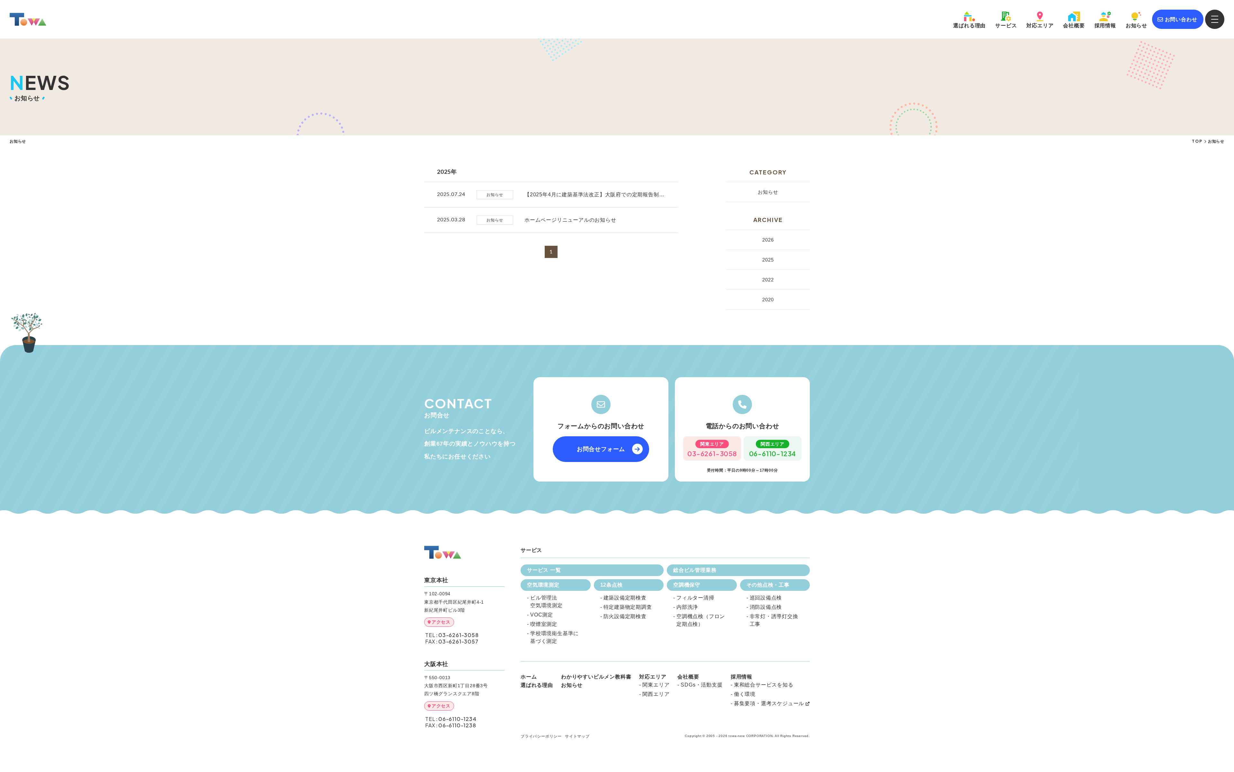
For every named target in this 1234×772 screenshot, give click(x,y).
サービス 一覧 (544, 570)
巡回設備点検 (766, 597)
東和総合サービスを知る (763, 685)
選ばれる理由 (537, 685)
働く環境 (745, 694)
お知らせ (1136, 25)
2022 (767, 279)
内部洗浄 (687, 607)
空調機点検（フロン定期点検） (700, 620)
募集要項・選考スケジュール (769, 703)
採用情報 (1105, 25)
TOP (1197, 141)
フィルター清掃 (695, 597)
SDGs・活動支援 (701, 685)
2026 (767, 240)
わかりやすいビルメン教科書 (596, 676)
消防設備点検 (766, 607)
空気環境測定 (543, 585)
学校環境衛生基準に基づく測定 (554, 637)
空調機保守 (686, 585)
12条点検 (611, 585)
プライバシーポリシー (541, 736)
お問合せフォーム (601, 449)
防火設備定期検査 (625, 616)
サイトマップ (577, 736)
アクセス (441, 622)
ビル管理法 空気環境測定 (546, 601)
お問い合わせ (1181, 19)
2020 (767, 299)
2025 (767, 259)
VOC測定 (541, 614)
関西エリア (655, 694)
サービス (1006, 25)
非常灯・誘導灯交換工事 (774, 620)
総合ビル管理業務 (694, 570)
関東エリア (655, 685)
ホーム (529, 676)
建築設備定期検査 (625, 597)
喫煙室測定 (543, 624)
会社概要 (1074, 25)
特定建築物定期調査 (628, 607)
